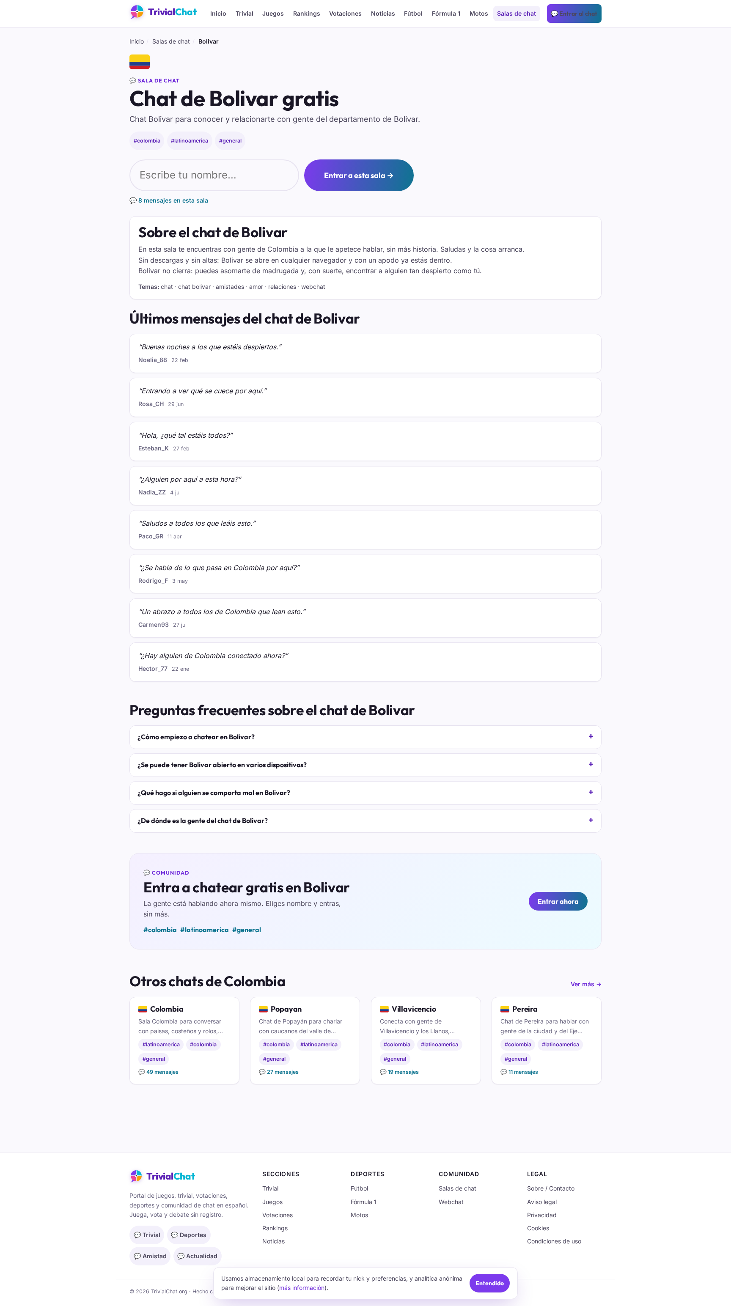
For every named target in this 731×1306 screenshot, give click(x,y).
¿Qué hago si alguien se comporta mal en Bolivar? (213, 792)
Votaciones (345, 13)
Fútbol (413, 13)
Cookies (538, 1228)
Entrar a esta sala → (359, 175)
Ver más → (586, 984)
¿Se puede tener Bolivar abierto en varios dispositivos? (222, 764)
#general (230, 140)
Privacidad (542, 1214)
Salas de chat (516, 13)
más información (301, 1287)
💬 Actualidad (197, 1255)
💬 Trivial (147, 1234)
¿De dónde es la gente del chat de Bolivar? (202, 820)
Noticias (383, 13)
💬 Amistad (150, 1255)
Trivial (244, 13)
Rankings (306, 13)
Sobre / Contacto (550, 1188)
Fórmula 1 (446, 13)
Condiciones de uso (554, 1241)
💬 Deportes (188, 1234)
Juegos (273, 13)
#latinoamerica (189, 140)
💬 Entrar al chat (574, 13)
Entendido (489, 1283)
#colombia (147, 140)
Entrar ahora (558, 901)
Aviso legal (542, 1201)
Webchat (451, 1201)
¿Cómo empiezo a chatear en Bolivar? (196, 737)
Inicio (218, 13)
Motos (479, 13)
